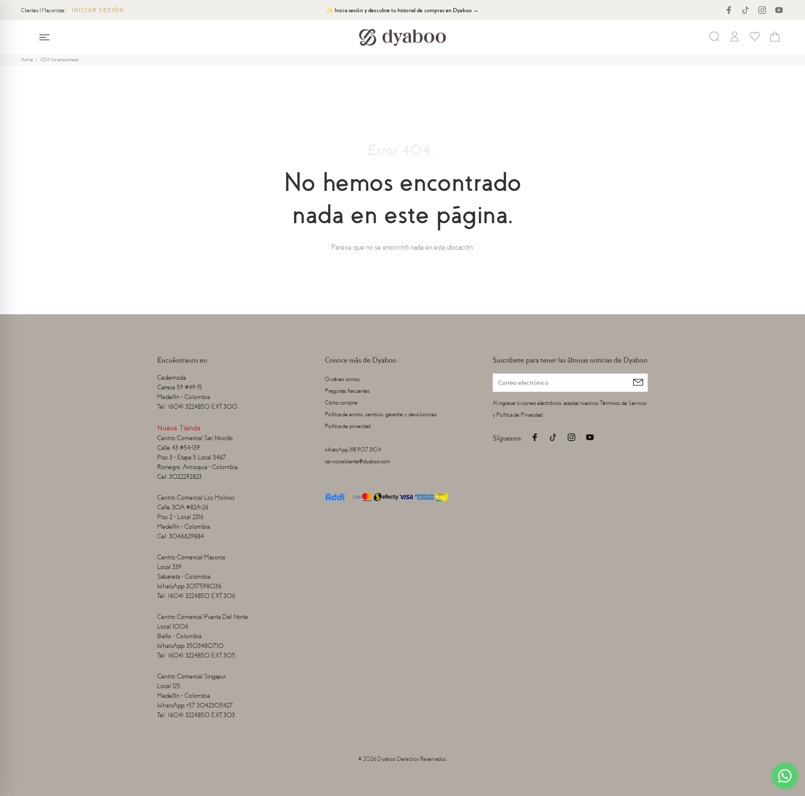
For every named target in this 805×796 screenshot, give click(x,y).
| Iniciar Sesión (95, 10)
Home (27, 60)
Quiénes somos (342, 379)
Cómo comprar (341, 402)
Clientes (30, 10)
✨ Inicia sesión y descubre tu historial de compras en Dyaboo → (402, 10)
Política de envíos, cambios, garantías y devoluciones (381, 414)
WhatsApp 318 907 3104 (353, 449)
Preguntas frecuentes (347, 390)
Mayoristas (53, 10)
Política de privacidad (348, 426)
